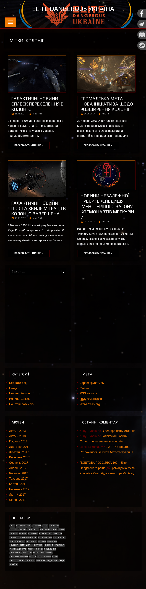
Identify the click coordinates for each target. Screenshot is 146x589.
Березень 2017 (19, 489)
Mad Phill (37, 113)
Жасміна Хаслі (17, 541)
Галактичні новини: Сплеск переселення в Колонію (37, 104)
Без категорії (18, 383)
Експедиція (59, 537)
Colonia (37, 526)
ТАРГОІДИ (30, 561)
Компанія (37, 545)
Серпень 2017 (18, 462)
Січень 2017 (17, 500)
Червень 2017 (18, 473)
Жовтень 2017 (19, 452)
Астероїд (33, 533)
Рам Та (32, 557)
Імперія (13, 533)
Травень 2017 (18, 478)
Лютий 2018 (17, 436)
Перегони (27, 553)
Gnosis (22, 530)
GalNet (13, 530)
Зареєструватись (92, 383)
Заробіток (31, 541)
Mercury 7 (33, 530)
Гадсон (13, 537)
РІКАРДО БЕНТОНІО (19, 557)
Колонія (14, 545)
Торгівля (40, 561)
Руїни (55, 557)
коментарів (91, 398)
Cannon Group (23, 526)
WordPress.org (90, 404)
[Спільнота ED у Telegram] (141, 27)
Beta (12, 526)
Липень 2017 (18, 468)
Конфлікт (48, 545)
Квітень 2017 (18, 484)
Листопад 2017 (19, 446)
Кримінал (59, 545)
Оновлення (50, 549)
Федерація (52, 561)
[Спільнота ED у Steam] (141, 49)
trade (62, 530)
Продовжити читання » (28, 145)
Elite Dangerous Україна (73, 8)
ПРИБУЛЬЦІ (15, 553)
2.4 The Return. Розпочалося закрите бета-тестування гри (106, 452)
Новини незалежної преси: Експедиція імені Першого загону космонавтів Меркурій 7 (107, 206)
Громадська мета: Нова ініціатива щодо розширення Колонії (106, 104)
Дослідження (45, 537)
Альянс (23, 533)
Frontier (54, 526)
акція (61, 561)
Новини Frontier (20, 393)
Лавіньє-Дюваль (18, 549)
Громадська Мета (27, 537)
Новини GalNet (19, 398)
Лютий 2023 (17, 431)
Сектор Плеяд (17, 561)
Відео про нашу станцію (118, 431)
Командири (25, 545)
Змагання (52, 541)
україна (13, 564)
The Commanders (48, 530)
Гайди (13, 388)
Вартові (58, 533)
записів (88, 393)
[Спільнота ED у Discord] (141, 38)
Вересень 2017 (19, 457)
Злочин (42, 541)
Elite (45, 526)
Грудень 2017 (18, 441)
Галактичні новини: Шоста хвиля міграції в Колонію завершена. (38, 208)
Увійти (84, 388)
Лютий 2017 (17, 494)
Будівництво (45, 533)
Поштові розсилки (21, 404)
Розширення (44, 557)
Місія (30, 549)
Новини (39, 549)
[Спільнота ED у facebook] (141, 17)
